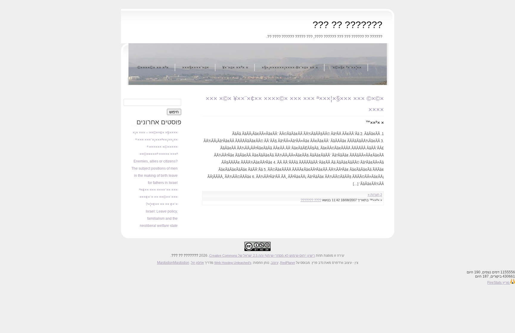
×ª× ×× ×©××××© (153, 67)
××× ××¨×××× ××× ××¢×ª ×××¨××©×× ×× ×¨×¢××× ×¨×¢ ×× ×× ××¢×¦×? (158, 197)
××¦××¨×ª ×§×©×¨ (346, 67)
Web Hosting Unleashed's (233, 262)
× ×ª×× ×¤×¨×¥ (235, 67)
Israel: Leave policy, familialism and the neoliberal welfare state (159, 218)
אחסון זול (197, 262)
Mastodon (165, 263)
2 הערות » (375, 194)
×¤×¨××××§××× (195, 67)
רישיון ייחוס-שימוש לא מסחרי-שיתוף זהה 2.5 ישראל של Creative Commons (262, 255)
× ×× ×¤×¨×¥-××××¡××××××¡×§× (290, 67)
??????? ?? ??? (347, 24)
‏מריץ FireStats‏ (498, 283)
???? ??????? (311, 200)
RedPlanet (287, 262)
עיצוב (274, 262)
